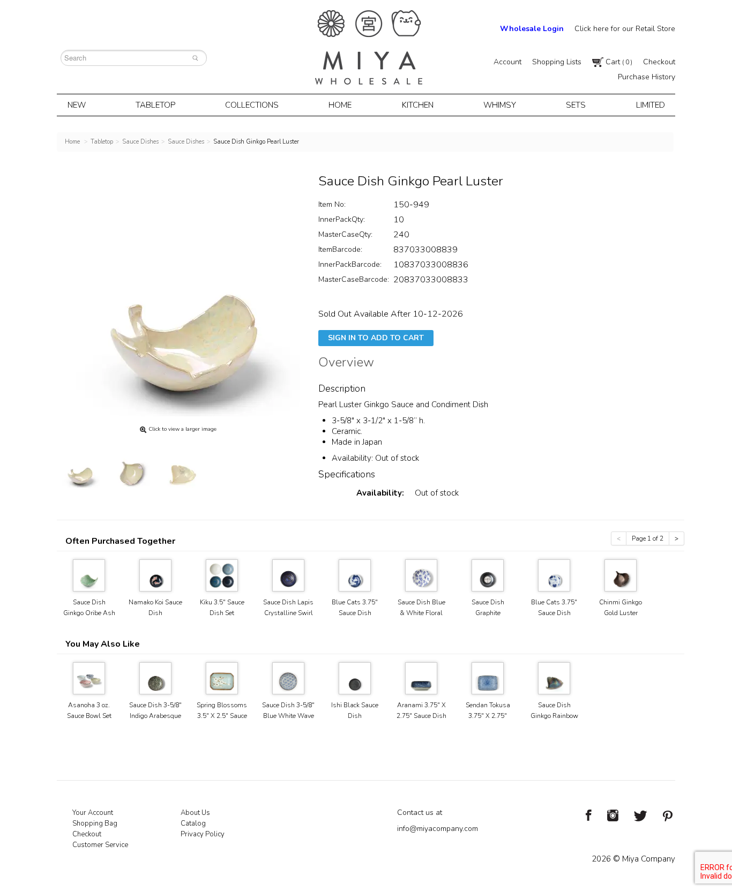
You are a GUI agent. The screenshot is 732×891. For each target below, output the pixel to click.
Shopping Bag (94, 823)
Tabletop (155, 105)
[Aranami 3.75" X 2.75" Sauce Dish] (421, 677)
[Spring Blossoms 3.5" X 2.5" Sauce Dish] (222, 677)
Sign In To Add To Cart (376, 338)
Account (507, 62)
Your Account (92, 813)
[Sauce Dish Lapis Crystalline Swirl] (288, 575)
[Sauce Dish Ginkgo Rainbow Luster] (554, 677)
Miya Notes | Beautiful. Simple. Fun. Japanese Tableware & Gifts (368, 47)
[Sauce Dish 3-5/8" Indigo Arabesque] (155, 677)
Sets (576, 105)
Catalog (193, 823)
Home (340, 105)
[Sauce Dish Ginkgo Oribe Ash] (89, 575)
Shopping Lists (556, 62)
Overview (346, 364)
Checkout (659, 62)
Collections (252, 105)
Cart (617, 62)
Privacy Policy (203, 834)
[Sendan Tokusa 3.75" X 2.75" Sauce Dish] (488, 677)
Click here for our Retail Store (624, 29)
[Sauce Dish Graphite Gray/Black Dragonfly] (488, 575)
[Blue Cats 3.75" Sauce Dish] (355, 575)
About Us (195, 813)
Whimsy (499, 105)
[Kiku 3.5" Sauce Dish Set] (222, 575)
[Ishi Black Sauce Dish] (355, 677)
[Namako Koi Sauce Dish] (155, 575)
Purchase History (646, 77)
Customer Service (100, 845)
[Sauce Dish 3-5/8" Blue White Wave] (288, 677)
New (77, 105)
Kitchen (418, 105)
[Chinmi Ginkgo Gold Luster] (620, 575)
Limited (650, 105)
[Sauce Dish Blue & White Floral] (421, 575)
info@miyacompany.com (437, 828)
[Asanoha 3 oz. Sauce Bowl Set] (89, 677)
